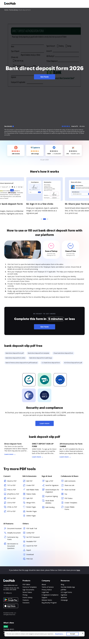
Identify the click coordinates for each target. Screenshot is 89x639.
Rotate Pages (31, 507)
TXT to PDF (11, 485)
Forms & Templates (30, 587)
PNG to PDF (11, 490)
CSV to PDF (11, 503)
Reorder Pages (31, 511)
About (44, 584)
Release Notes (47, 600)
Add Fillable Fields (32, 490)
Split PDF (29, 498)
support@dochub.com (10, 585)
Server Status (27, 592)
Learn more (44, 423)
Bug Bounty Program (49, 603)
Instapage (64, 600)
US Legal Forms (66, 592)
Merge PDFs (30, 503)
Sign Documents (28, 590)
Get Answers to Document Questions (12, 546)
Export (28, 550)
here (78, 570)
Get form (44, 327)
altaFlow (64, 597)
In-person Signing (51, 496)
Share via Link (69, 485)
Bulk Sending (49, 507)
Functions (26, 603)
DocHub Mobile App (68, 587)
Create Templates (71, 503)
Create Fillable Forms (69, 508)
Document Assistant (14, 528)
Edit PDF (29, 481)
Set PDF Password (33, 537)
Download (30, 554)
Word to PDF (11, 481)
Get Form (44, 77)
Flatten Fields (31, 494)
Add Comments (70, 481)
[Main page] (10, 3)
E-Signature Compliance (50, 595)
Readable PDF (31, 541)
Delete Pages (31, 516)
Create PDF (30, 485)
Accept (72, 634)
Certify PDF (30, 533)
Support (44, 597)
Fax (66, 494)
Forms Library (27, 597)
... (59, 634)
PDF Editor (26, 584)
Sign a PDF (49, 481)
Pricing (25, 595)
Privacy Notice (47, 590)
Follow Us (9, 593)
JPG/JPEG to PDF (13, 494)
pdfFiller (63, 590)
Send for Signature (52, 485)
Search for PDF (31, 546)
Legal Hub (45, 592)
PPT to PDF (11, 498)
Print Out (29, 559)
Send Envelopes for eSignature (52, 491)
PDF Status (69, 498)
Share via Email (70, 490)
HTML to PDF (12, 507)
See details (8, 126)
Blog (62, 584)
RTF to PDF (11, 511)
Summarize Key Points (12, 538)
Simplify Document (14, 533)
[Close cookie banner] (82, 633)
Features (26, 600)
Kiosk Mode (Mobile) (49, 502)
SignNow (64, 595)
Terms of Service (48, 587)
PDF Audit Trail (31, 528)
